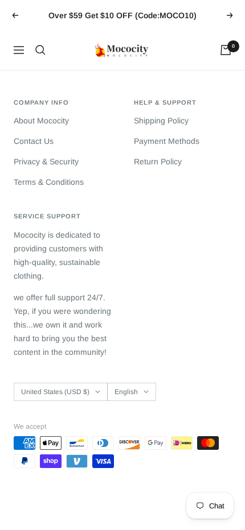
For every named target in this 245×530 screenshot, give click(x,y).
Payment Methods (166, 141)
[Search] (40, 50)
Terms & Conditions (49, 182)
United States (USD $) (55, 392)
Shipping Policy (161, 120)
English (126, 392)
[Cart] (225, 50)
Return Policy (158, 161)
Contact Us (34, 141)
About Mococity (41, 120)
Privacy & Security (46, 161)
